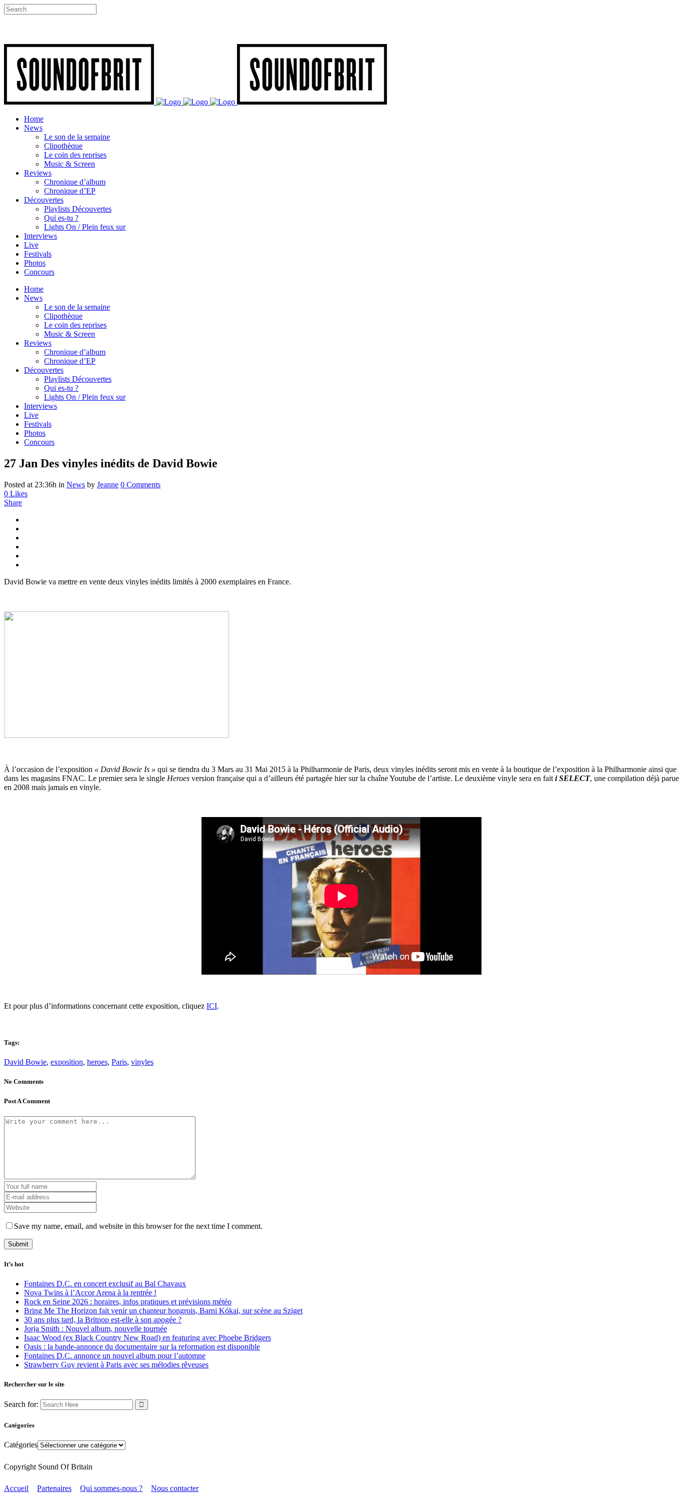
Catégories (21, 1444)
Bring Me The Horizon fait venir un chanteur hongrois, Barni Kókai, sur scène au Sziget (163, 1310)
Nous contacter (174, 1488)
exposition (66, 1062)
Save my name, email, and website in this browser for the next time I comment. (138, 1226)
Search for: (21, 1404)
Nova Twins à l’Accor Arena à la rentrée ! (90, 1292)
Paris (119, 1062)
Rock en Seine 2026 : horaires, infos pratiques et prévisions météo (128, 1301)
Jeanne (107, 484)
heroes (97, 1062)
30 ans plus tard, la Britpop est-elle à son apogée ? (103, 1319)
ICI (211, 1006)
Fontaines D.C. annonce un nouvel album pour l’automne (115, 1355)
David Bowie (25, 1062)
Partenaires (54, 1488)
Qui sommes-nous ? (111, 1488)
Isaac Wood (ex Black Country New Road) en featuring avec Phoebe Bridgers (147, 1337)
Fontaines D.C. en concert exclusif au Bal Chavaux (105, 1283)
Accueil (16, 1488)
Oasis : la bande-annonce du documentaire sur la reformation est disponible (142, 1346)
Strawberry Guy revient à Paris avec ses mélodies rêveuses (116, 1364)
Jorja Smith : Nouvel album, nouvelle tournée (95, 1328)
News (75, 484)
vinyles (142, 1062)
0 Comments (140, 484)
